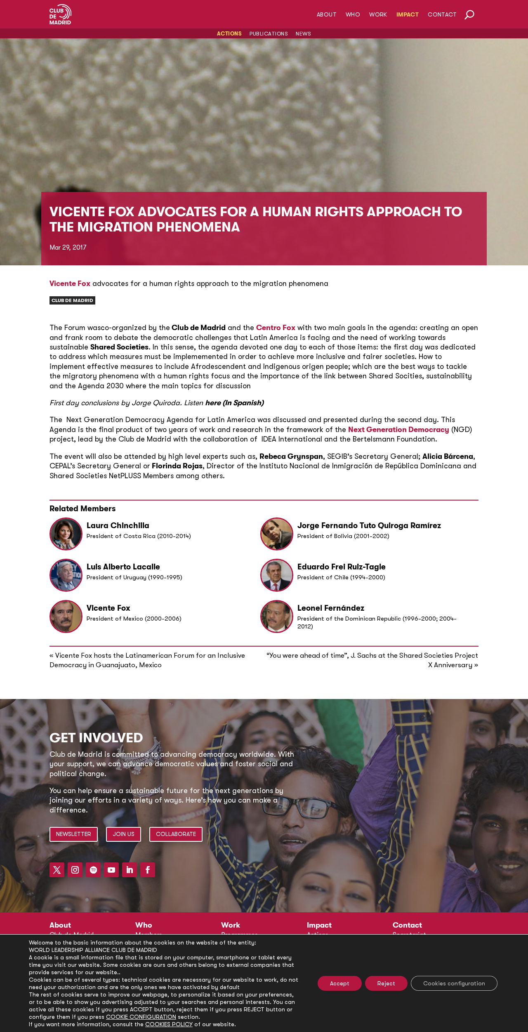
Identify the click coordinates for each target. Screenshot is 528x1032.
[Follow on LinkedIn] (129, 869)
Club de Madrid (72, 300)
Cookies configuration (454, 983)
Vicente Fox (70, 283)
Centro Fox (275, 328)
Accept (339, 983)
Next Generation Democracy (398, 429)
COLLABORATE (176, 834)
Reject (386, 983)
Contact (442, 15)
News (303, 34)
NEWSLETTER (73, 834)
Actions (229, 34)
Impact (407, 15)
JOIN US (123, 834)
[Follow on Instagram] (75, 869)
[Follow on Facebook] (147, 869)
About (327, 15)
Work (378, 15)
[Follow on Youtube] (111, 869)
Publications (269, 34)
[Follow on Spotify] (93, 869)
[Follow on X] (57, 869)
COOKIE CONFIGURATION (141, 1016)
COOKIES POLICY (169, 1024)
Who (353, 15)
